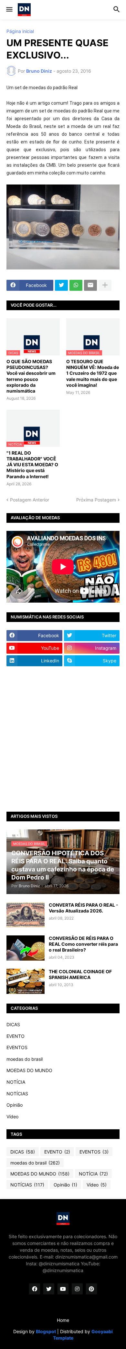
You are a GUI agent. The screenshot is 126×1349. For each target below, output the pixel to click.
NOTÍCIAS (17, 1093)
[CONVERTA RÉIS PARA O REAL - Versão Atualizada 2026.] (25, 914)
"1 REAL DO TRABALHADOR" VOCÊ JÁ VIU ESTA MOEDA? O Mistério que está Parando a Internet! (32, 464)
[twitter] (48, 1288)
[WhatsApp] (75, 285)
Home (63, 1320)
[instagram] (77, 1288)
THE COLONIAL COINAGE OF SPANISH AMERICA (80, 974)
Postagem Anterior (29, 499)
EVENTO (15, 1036)
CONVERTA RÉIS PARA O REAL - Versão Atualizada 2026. (83, 907)
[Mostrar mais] (105, 285)
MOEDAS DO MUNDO (29, 1070)
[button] (9, 9)
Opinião (14, 1105)
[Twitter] (61, 285)
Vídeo (12, 1116)
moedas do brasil (24, 1059)
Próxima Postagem (96, 499)
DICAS (13, 1024)
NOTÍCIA (15, 1082)
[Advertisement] (63, 739)
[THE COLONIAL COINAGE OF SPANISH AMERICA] (25, 981)
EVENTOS (16, 1047)
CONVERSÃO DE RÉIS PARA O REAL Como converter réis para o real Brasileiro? (83, 944)
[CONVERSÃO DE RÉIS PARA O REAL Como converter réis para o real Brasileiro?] (25, 948)
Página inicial (20, 31)
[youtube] (63, 1288)
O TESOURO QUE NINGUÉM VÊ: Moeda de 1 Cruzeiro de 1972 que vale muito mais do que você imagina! (92, 373)
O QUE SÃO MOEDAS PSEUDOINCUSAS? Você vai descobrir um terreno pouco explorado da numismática (31, 376)
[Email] (90, 285)
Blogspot (46, 1331)
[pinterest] (91, 1288)
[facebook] (34, 1288)
